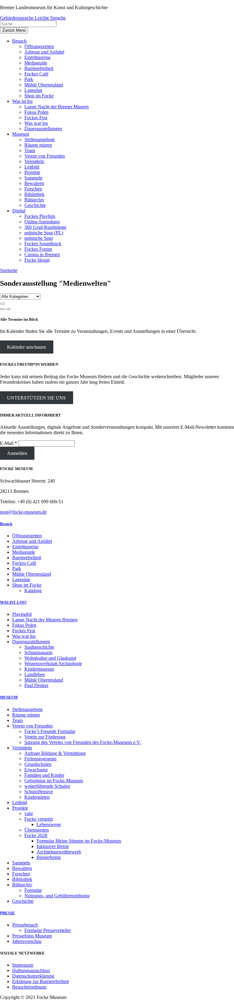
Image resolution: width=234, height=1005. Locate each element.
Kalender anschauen (26, 347)
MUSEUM (9, 697)
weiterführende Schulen (47, 786)
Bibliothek (22, 879)
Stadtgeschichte (39, 647)
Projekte (20, 808)
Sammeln (21, 862)
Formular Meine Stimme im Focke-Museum (79, 840)
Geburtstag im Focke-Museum (53, 780)
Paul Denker (36, 685)
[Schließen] (2, 304)
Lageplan (21, 579)
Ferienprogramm (40, 758)
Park (16, 568)
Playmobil (22, 614)
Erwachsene (36, 769)
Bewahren (22, 868)
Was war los (24, 636)
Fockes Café (24, 563)
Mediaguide (23, 552)
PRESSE (7, 913)
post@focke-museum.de (23, 512)
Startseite (8, 270)
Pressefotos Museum (32, 935)
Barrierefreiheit (26, 557)
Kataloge (33, 590)
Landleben (34, 674)
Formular (33, 890)
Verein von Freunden (32, 725)
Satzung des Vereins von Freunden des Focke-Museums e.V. (82, 742)
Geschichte (23, 901)
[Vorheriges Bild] (2, 309)
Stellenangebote (27, 709)
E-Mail (8, 443)
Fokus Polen (24, 625)
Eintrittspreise (25, 546)
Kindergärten (37, 797)
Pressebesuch (25, 924)
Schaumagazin (38, 652)
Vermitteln (22, 747)
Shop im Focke (26, 585)
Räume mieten (26, 714)
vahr (28, 813)
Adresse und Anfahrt (32, 541)
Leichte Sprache (50, 17)
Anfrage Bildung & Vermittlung (55, 753)
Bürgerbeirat (49, 857)
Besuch (6, 524)
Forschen (21, 873)
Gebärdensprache (17, 17)
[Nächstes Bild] (8, 309)
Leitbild (19, 802)
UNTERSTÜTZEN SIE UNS (36, 397)
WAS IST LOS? (13, 602)
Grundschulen (37, 764)
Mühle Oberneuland (31, 574)
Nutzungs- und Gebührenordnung (57, 895)
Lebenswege (49, 824)
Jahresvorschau (26, 941)
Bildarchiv (22, 884)
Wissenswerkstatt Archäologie (53, 663)
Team (17, 720)
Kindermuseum (39, 669)
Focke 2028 (35, 835)
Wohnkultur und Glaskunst (50, 658)
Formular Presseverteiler (47, 930)
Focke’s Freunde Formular (49, 731)
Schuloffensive (38, 791)
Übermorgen (36, 829)
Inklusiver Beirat (53, 846)
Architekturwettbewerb (59, 851)
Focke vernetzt (38, 819)
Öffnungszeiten (27, 535)
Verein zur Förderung (45, 736)
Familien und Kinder (44, 775)
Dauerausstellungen (31, 641)
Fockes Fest (23, 630)
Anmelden (17, 453)
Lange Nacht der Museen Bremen (44, 619)
